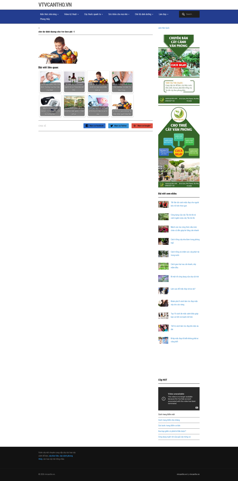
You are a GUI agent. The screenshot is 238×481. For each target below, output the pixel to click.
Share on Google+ (144, 126)
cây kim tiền (54, 456)
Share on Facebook (96, 126)
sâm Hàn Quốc (164, 28)
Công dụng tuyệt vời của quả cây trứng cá (174, 437)
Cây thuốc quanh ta (92, 14)
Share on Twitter (120, 126)
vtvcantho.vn (54, 5)
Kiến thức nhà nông (48, 14)
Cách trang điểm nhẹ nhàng (169, 420)
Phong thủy (45, 19)
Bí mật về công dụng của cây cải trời (185, 277)
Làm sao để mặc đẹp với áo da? (183, 289)
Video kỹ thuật (70, 14)
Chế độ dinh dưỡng (143, 14)
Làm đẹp (162, 14)
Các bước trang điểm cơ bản (169, 425)
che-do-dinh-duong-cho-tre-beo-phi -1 (56, 31)
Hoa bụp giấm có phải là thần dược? (172, 431)
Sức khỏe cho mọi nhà (117, 14)
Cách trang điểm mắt (166, 414)
